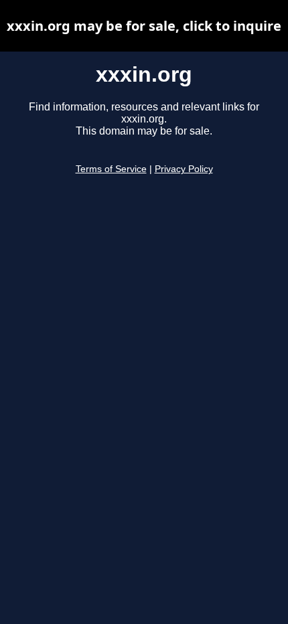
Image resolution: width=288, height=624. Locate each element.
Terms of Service (111, 169)
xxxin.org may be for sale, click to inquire (144, 26)
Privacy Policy (184, 169)
